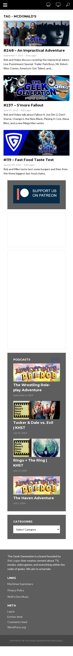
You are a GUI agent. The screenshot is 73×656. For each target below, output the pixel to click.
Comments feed (17, 622)
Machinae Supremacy (20, 583)
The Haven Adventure (33, 498)
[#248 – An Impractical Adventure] (36, 33)
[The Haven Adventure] (36, 485)
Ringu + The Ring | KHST (30, 463)
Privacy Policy (15, 590)
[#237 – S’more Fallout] (36, 88)
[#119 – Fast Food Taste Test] (36, 143)
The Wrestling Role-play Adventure (31, 387)
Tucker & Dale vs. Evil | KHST (33, 425)
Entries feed (14, 616)
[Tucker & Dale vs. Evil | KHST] (36, 410)
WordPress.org (16, 627)
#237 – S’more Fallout (23, 105)
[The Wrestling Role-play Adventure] (36, 372)
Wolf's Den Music (18, 596)
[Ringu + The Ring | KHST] (36, 448)
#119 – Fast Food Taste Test (29, 160)
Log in (11, 611)
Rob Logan (31, 55)
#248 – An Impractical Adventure (34, 50)
